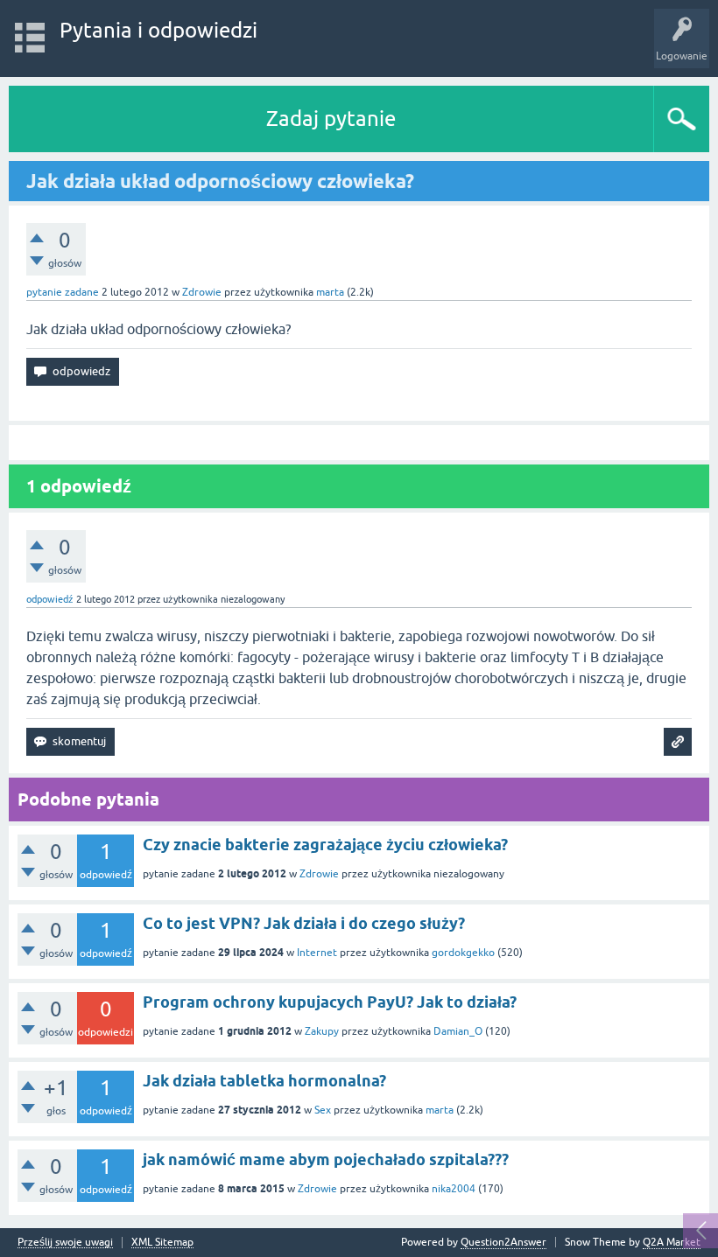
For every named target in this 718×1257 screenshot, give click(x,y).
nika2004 (453, 1189)
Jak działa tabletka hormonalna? (264, 1081)
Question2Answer (503, 1242)
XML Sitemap (162, 1242)
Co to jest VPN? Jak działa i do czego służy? (304, 923)
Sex (322, 1110)
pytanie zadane (62, 292)
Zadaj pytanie (331, 118)
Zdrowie (202, 292)
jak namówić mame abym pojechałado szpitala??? (326, 1159)
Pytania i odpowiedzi (158, 30)
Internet (317, 952)
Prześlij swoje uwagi (65, 1242)
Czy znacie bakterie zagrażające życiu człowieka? (325, 844)
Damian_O (457, 1031)
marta (440, 1110)
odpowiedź (50, 599)
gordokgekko (463, 952)
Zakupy (322, 1031)
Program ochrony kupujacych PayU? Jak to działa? (330, 1002)
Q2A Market (671, 1242)
